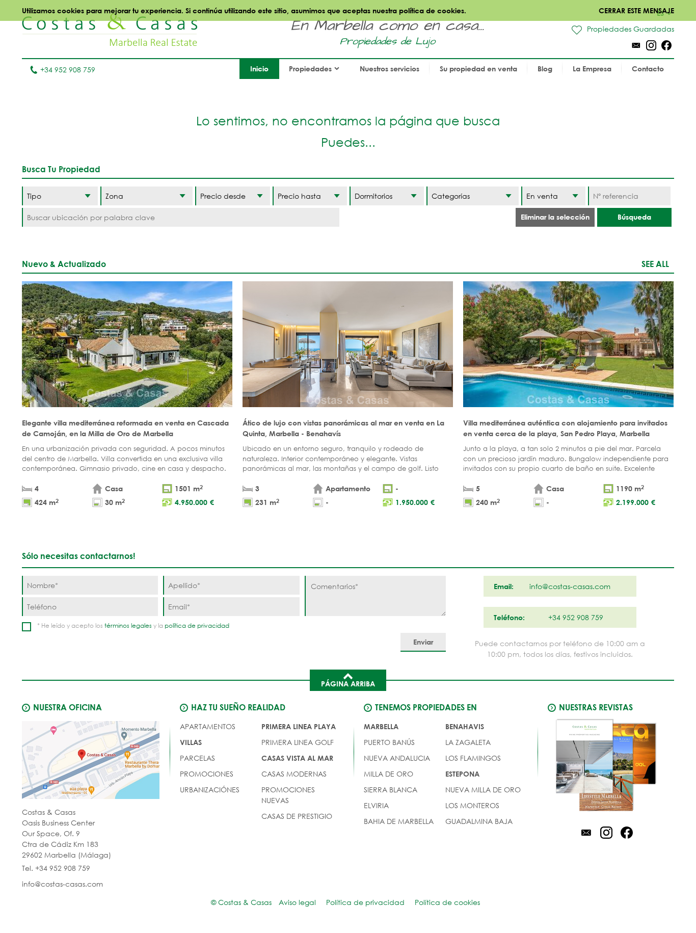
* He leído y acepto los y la (133, 625)
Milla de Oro (388, 774)
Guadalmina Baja (479, 821)
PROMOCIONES (206, 774)
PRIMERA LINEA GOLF (297, 742)
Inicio (259, 68)
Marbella (381, 726)
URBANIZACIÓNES (209, 789)
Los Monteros (472, 805)
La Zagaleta (468, 742)
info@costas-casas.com (62, 884)
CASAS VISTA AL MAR (297, 758)
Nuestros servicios (389, 68)
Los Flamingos (473, 758)
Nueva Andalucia (397, 758)
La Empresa (592, 68)
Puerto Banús (389, 742)
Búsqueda (634, 216)
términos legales (128, 625)
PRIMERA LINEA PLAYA (298, 726)
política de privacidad (197, 625)
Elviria (376, 805)
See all (655, 264)
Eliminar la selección (555, 216)
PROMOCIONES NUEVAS (288, 795)
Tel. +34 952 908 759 (56, 868)
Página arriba (348, 683)
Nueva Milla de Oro (483, 789)
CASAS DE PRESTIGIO (296, 816)
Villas (191, 742)
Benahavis (464, 726)
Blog (545, 68)
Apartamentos (207, 726)
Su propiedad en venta (478, 68)
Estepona (462, 773)
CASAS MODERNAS (294, 774)
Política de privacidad (365, 902)
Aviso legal (297, 902)
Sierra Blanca (390, 789)
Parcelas (197, 758)
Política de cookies (447, 902)
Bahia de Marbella (399, 821)
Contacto (648, 68)
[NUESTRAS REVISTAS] (606, 766)
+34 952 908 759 (67, 69)
